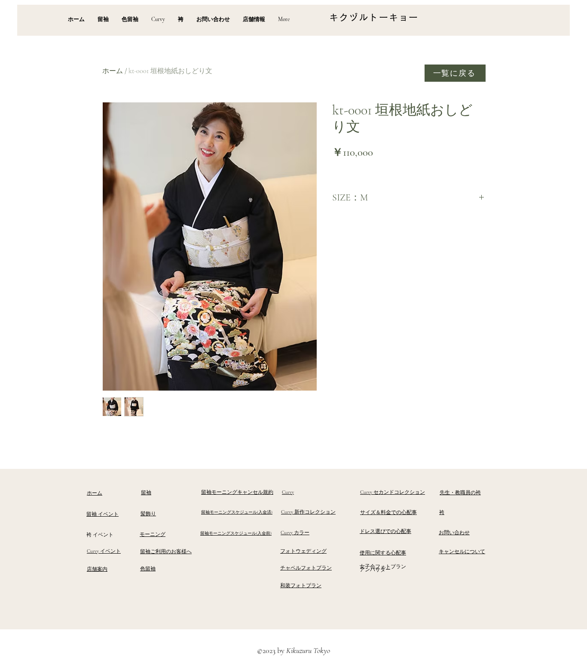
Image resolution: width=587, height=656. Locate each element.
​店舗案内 (97, 569)
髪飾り (148, 514)
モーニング (152, 534)
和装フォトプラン (300, 585)
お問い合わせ (454, 533)
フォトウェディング (303, 551)
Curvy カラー (295, 533)
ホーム (112, 71)
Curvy (288, 492)
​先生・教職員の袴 (460, 493)
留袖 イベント (102, 514)
